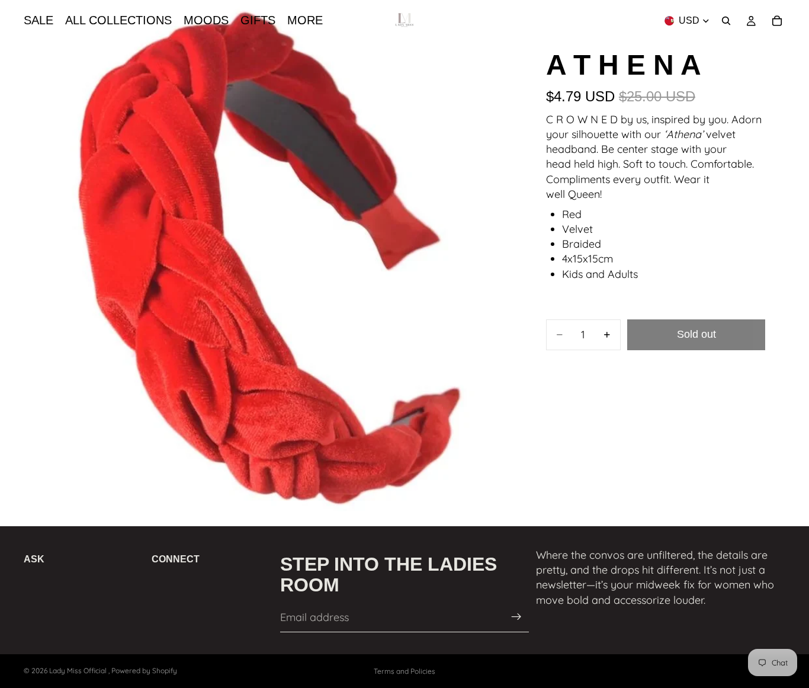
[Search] (726, 21)
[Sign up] (516, 617)
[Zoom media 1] (260, 260)
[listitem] (305, 21)
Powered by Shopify (144, 670)
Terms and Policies (404, 671)
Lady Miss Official (78, 670)
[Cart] (777, 21)
